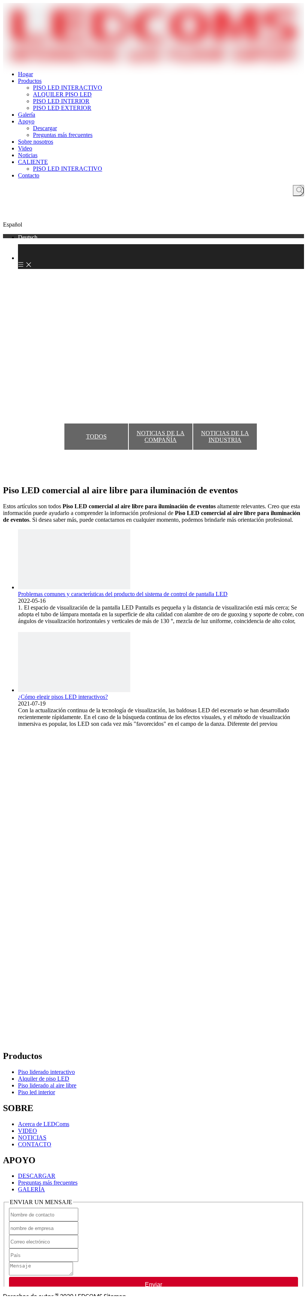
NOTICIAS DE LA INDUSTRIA (225, 436)
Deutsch (27, 237)
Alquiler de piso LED (43, 1078)
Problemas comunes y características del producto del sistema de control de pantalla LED (123, 594)
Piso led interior (36, 1092)
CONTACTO (34, 1144)
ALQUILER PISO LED (62, 94)
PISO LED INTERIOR (61, 101)
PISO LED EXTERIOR (62, 108)
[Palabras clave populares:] (298, 190)
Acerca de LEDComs (43, 1124)
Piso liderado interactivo (46, 1072)
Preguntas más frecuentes (62, 135)
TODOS (96, 436)
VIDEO (27, 1131)
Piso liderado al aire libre (47, 1085)
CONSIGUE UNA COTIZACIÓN (153, 215)
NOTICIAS (32, 1137)
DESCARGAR (36, 1176)
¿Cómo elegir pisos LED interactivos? (63, 697)
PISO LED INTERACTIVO (67, 87)
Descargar (45, 128)
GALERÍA (31, 1189)
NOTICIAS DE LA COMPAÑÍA (161, 436)
